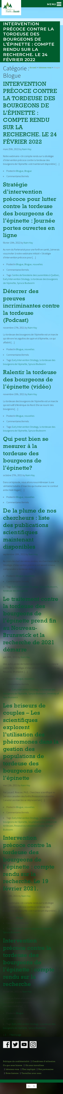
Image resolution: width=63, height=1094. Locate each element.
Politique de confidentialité (16, 1061)
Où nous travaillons (34, 1065)
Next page (16, 1034)
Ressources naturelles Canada (29, 825)
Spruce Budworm (26, 283)
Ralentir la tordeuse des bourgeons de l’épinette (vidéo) (30, 380)
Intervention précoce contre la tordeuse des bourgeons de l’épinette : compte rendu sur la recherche (29, 962)
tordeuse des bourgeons (15, 590)
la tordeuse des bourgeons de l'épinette (32, 928)
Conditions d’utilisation (43, 1061)
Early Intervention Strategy (16, 279)
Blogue (19, 170)
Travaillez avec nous (31, 1073)
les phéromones (36, 821)
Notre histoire (12, 1073)
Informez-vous (12, 1069)
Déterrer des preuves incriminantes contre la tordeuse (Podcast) (31, 306)
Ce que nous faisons (12, 1065)
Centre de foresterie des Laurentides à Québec (35, 275)
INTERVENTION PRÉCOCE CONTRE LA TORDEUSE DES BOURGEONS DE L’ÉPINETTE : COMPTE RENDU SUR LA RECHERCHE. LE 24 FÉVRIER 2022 (30, 113)
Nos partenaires (46, 1069)
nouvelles (38, 264)
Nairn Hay (26, 149)
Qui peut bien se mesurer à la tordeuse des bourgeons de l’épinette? (25, 453)
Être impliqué (28, 1069)
